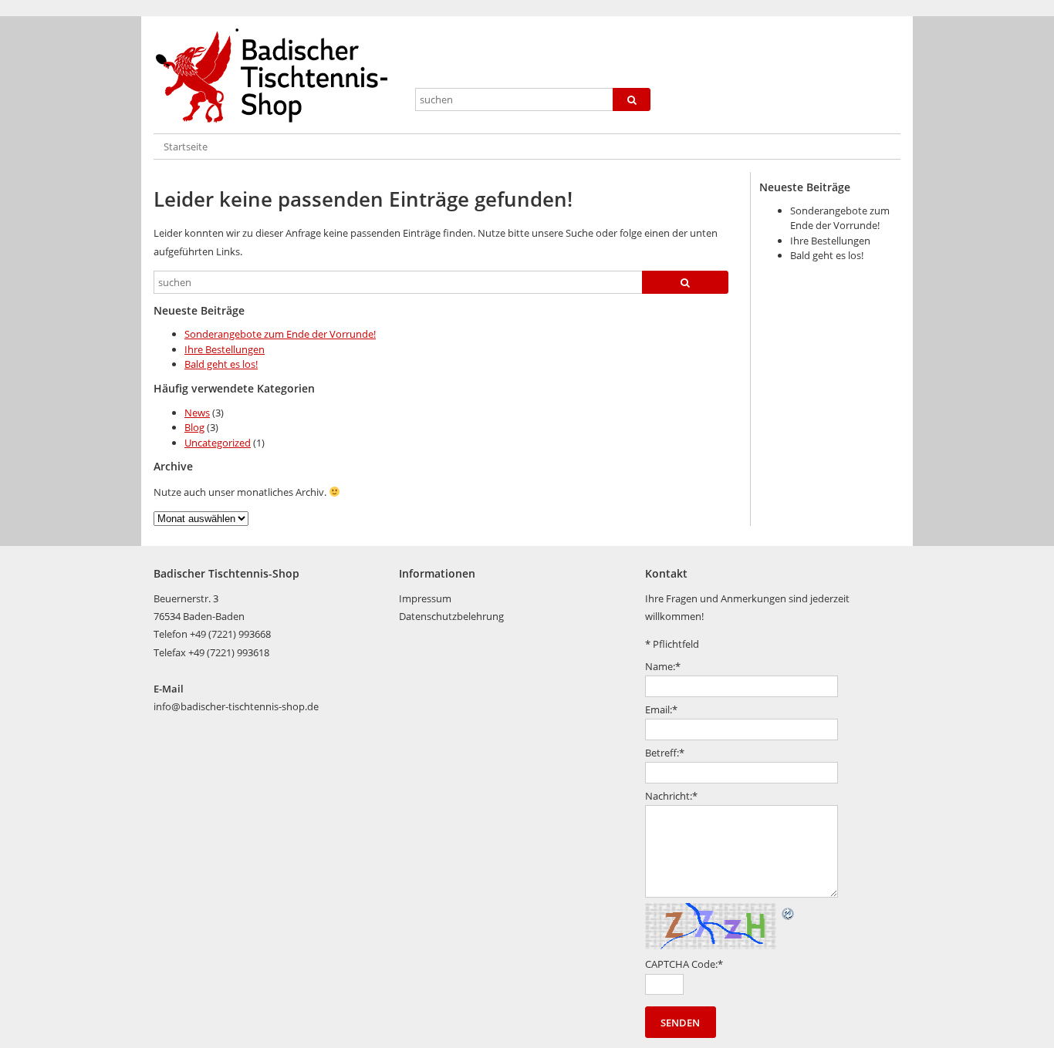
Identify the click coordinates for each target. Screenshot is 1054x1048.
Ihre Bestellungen (224, 349)
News (197, 413)
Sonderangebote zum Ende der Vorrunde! (280, 334)
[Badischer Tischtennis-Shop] (278, 76)
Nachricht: (671, 796)
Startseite (186, 146)
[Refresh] (788, 911)
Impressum (425, 598)
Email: (661, 709)
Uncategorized (217, 443)
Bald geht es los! (221, 364)
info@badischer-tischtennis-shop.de (236, 706)
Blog (194, 427)
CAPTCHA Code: (684, 964)
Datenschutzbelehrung (451, 616)
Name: (663, 666)
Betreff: (664, 753)
